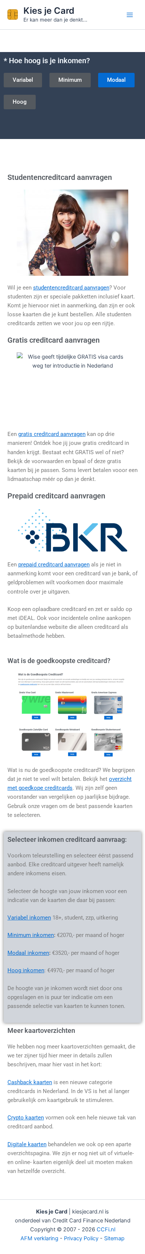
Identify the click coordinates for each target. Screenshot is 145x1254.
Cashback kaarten (29, 1082)
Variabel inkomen (29, 917)
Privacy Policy (81, 1238)
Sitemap (114, 1238)
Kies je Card (48, 10)
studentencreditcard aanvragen (71, 287)
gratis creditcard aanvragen (52, 434)
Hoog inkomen (25, 970)
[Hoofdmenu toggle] (130, 15)
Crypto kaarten (25, 1117)
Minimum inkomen (30, 935)
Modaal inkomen (28, 953)
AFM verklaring (39, 1238)
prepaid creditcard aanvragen (54, 564)
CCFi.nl (106, 1229)
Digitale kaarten (26, 1144)
